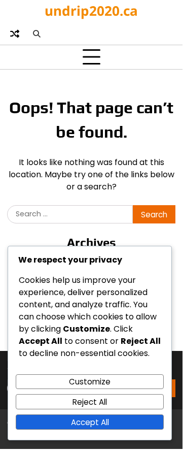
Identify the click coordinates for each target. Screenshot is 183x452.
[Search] (36, 33)
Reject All (89, 402)
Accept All (90, 422)
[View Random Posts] (14, 33)
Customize (90, 381)
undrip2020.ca (91, 11)
